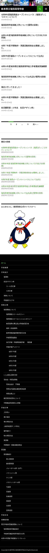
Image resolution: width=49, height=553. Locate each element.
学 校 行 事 (4, 408)
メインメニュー (46, 9)
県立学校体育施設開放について (11, 524)
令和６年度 (12, 356)
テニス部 (9, 478)
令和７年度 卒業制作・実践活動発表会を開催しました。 (23, 172)
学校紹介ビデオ (9, 300)
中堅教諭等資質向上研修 (12, 403)
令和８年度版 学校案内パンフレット (13, 538)
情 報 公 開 (4, 305)
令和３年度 (12, 366)
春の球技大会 (8, 422)
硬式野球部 (10, 464)
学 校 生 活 (4, 515)
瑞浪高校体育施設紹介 (11, 529)
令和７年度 (12, 352)
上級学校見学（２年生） (12, 426)
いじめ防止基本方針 (10, 375)
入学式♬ (7, 412)
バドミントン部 (11, 473)
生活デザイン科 (9, 281)
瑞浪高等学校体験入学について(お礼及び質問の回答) (23, 76)
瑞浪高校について (10, 310)
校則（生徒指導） (12, 328)
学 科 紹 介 (4, 272)
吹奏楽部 (9, 496)
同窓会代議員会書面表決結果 (16, 389)
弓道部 (8, 487)
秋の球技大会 (8, 436)
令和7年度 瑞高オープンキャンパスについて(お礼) (22, 56)
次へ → (36, 124)
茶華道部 (9, 510)
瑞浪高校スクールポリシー (15, 314)
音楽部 (8, 492)
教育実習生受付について (12, 398)
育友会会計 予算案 (13, 384)
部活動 (3, 450)
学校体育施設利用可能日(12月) (14, 534)
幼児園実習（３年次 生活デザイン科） (18, 107)
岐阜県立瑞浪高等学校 (12, 8)
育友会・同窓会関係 (10, 380)
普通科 (6, 277)
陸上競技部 (10, 459)
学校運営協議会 (11, 338)
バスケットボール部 (13, 482)
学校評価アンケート (13, 347)
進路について (8, 295)
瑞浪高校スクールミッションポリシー (19, 319)
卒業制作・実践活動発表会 (13, 445)
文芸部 (8, 506)
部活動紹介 (7, 454)
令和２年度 (12, 370)
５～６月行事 (10, 286)
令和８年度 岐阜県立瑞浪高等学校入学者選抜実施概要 (24, 66)
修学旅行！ (7, 431)
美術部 (8, 501)
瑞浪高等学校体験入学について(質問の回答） (20, 25)
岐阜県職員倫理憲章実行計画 (16, 333)
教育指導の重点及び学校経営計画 (17, 324)
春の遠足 (7, 417)
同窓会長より (10, 394)
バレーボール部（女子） (14, 468)
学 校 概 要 (4, 267)
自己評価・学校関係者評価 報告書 (19, 342)
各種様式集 (5, 520)
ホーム (3, 263)
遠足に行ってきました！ (11, 87)
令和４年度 (12, 361)
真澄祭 (6, 440)
